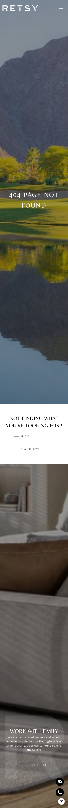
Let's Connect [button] (36, 765)
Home (25, 436)
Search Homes (31, 448)
